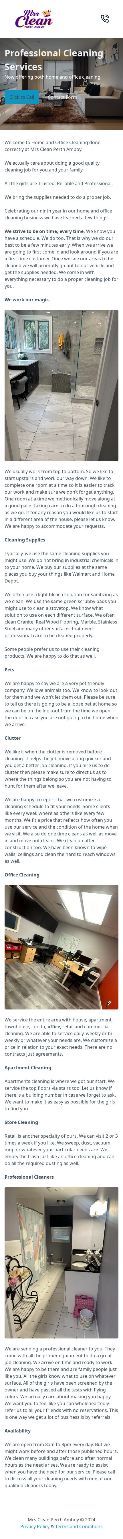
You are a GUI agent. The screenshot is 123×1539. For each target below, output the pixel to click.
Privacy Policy (34, 1526)
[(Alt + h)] (33, 19)
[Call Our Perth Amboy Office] (104, 19)
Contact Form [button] (62, 97)
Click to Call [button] (21, 97)
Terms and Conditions (79, 1526)
